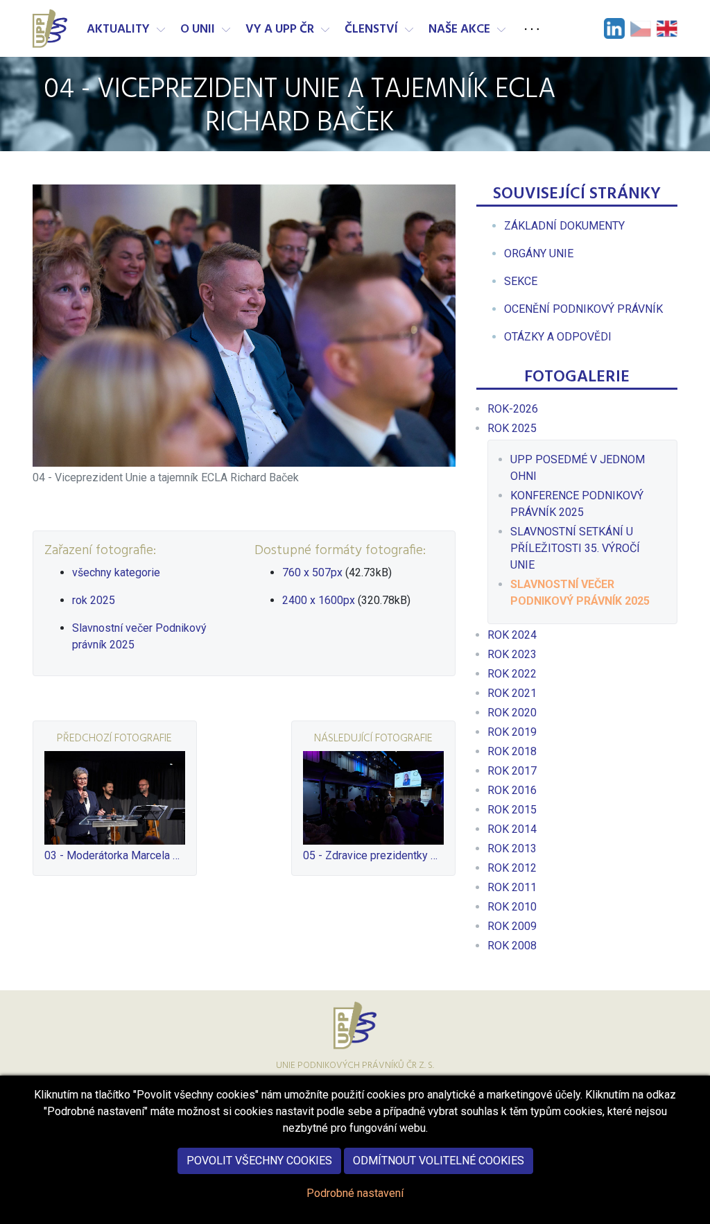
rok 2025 (93, 600)
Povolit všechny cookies (259, 1160)
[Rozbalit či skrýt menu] (161, 29)
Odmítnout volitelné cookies (438, 1160)
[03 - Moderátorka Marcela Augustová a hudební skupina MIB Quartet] (114, 798)
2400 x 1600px (318, 600)
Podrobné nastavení (355, 1193)
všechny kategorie (116, 572)
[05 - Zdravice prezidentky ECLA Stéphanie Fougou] (373, 798)
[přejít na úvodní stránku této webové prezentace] (51, 28)
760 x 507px (312, 572)
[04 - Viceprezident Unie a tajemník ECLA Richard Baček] (244, 325)
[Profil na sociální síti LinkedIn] (614, 28)
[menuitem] (564, 225)
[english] (667, 28)
